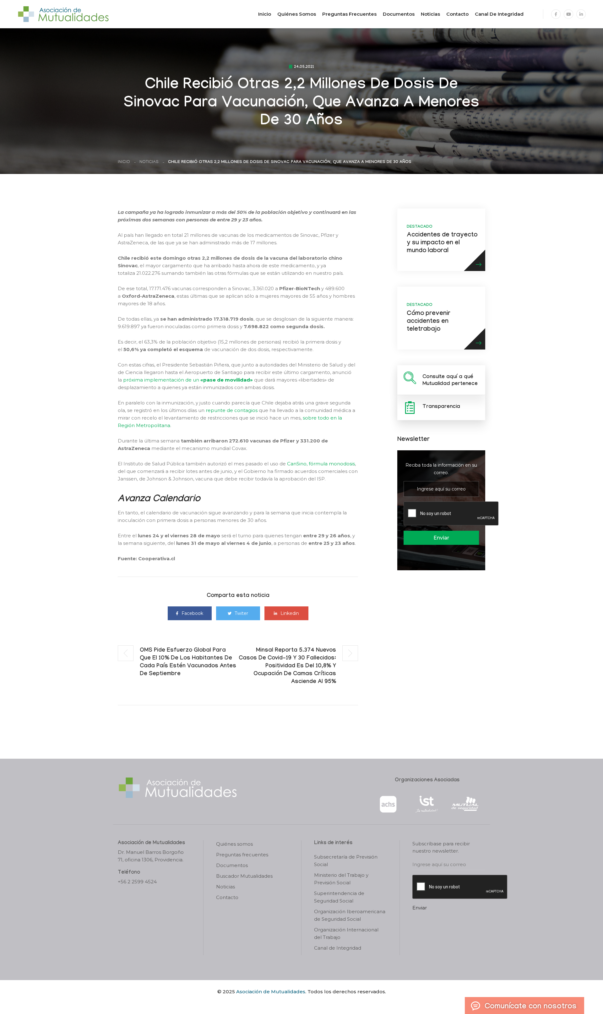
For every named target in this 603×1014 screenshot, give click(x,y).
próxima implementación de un (188, 380)
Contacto (457, 14)
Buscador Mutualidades (244, 876)
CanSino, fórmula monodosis (321, 464)
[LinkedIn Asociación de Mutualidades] (581, 14)
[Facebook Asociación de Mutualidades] (556, 14)
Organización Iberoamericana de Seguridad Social (349, 915)
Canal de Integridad (499, 14)
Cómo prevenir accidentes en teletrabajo (428, 321)
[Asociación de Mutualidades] (63, 14)
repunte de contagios (232, 410)
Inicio (264, 14)
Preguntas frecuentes (349, 14)
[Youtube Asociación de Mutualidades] (568, 14)
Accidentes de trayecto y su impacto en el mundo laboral (442, 243)
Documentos (399, 14)
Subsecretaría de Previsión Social (346, 860)
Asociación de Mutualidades (270, 992)
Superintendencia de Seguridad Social (339, 897)
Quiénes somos (296, 14)
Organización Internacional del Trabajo (346, 933)
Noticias (430, 14)
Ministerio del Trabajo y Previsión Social (341, 879)
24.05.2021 (304, 67)
